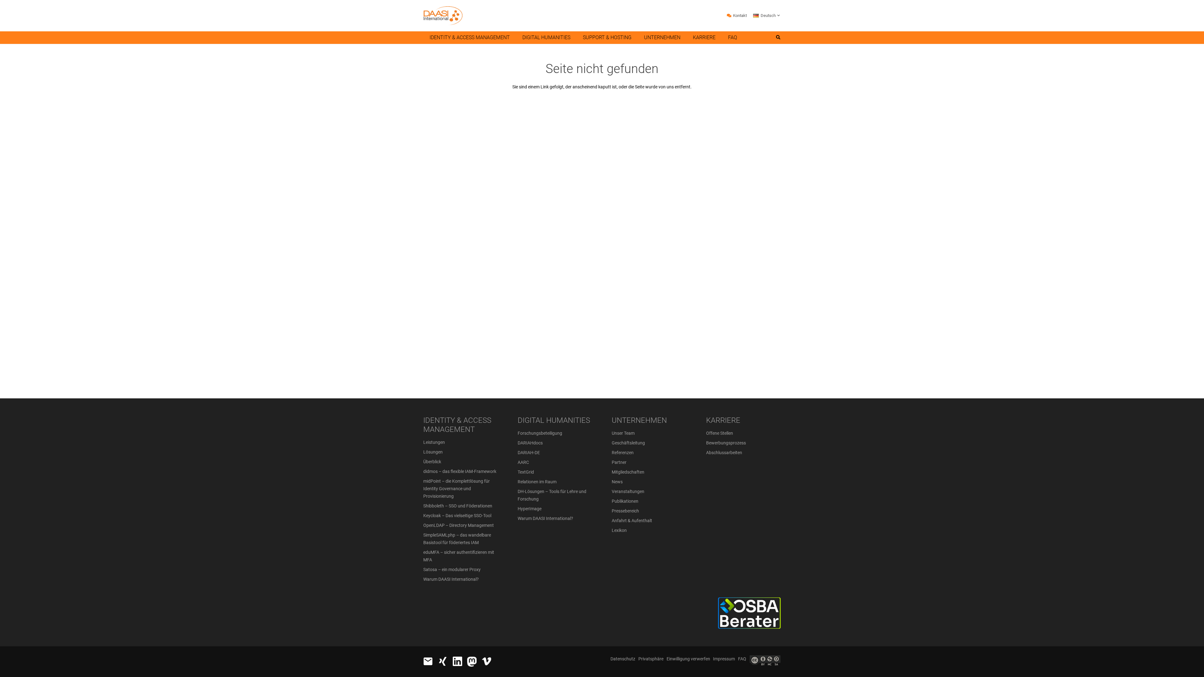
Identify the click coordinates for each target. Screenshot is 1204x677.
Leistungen (434, 442)
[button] (767, 16)
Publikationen (625, 501)
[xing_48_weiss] (442, 661)
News (617, 481)
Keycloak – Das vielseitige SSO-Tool (457, 515)
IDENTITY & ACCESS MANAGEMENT (457, 425)
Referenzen (623, 452)
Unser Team (623, 433)
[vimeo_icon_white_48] (486, 661)
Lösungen (433, 451)
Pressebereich (625, 510)
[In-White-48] (457, 661)
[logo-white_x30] (472, 662)
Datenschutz (622, 658)
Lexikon (619, 530)
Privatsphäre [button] (650, 658)
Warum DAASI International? (451, 579)
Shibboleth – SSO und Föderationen (457, 505)
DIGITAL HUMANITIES (554, 420)
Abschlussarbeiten (724, 452)
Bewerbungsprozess (726, 442)
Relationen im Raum (537, 481)
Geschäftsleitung (628, 442)
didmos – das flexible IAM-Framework (459, 471)
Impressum (724, 658)
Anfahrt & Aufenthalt (632, 520)
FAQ (742, 658)
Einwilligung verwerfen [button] (688, 658)
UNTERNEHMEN (639, 420)
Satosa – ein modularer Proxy (452, 569)
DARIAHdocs (530, 442)
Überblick (432, 461)
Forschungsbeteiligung (540, 433)
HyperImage (529, 508)
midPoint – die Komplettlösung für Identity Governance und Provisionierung (456, 489)
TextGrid (526, 472)
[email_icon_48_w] (428, 661)
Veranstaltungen (628, 491)
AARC (523, 462)
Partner (619, 462)
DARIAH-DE (529, 452)
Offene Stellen (719, 433)
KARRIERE (723, 420)
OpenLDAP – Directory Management (458, 525)
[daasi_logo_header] (442, 15)
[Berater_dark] (726, 613)
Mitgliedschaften (628, 472)
